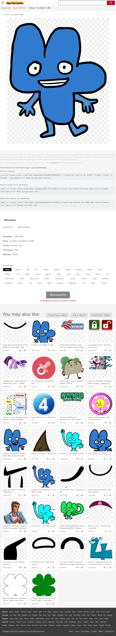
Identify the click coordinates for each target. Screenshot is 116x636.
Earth (40, 612)
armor (22, 278)
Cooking (101, 625)
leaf (17, 274)
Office (97, 622)
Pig (105, 615)
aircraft (72, 278)
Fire (45, 612)
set (36, 269)
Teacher (18, 622)
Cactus (29, 612)
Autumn (17, 612)
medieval (8, 283)
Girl (77, 618)
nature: (5, 612)
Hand (106, 618)
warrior (48, 274)
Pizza (84, 625)
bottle (93, 283)
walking (62, 618)
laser (94, 278)
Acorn (11, 612)
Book (24, 622)
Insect (83, 615)
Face (96, 618)
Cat (30, 615)
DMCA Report (10, 220)
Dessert (23, 625)
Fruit (41, 625)
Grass (61, 612)
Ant (11, 615)
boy (81, 618)
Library (79, 622)
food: (4, 625)
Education (51, 622)
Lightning (68, 612)
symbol (104, 283)
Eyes (56, 618)
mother (32, 618)
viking (87, 274)
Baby (16, 618)
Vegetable (66, 625)
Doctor (48, 618)
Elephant (60, 615)
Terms (77, 631)
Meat (45, 625)
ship (68, 274)
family (26, 618)
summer (60, 283)
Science (85, 622)
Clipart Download (19, 8)
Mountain (86, 612)
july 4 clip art (79, 315)
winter (59, 274)
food (100, 269)
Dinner (79, 625)
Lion (88, 615)
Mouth (91, 618)
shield (67, 269)
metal (38, 274)
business (105, 278)
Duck (49, 615)
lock (83, 283)
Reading (38, 622)
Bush (97, 612)
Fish (66, 615)
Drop (107, 612)
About (71, 631)
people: (5, 618)
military (7, 274)
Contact (94, 631)
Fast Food (35, 625)
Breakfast (11, 625)
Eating (90, 625)
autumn (20, 283)
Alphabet (103, 622)
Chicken (34, 615)
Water (93, 612)
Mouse (100, 615)
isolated (78, 269)
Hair (73, 618)
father (86, 618)
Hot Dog (108, 625)
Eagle (54, 615)
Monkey (93, 615)
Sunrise (79, 612)
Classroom (31, 622)
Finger (101, 618)
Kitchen (73, 625)
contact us (54, 163)
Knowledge (72, 622)
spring (97, 274)
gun (107, 274)
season (83, 278)
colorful (18, 269)
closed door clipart (100, 315)
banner (57, 269)
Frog (70, 615)
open (40, 283)
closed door (59, 278)
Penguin (109, 615)
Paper (92, 622)
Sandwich (52, 625)
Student (12, 622)
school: (5, 622)
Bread (95, 625)
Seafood (59, 625)
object (47, 278)
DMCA (100, 631)
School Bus (59, 622)
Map (66, 622)
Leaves (23, 612)
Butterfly (24, 615)
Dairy (17, 625)
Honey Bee (76, 615)
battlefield (72, 283)
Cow (40, 615)
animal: (5, 615)
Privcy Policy (85, 631)
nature (46, 269)
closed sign (9, 278)
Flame (49, 612)
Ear (52, 618)
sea (30, 283)
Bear (14, 615)
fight (49, 283)
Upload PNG (109, 631)
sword (27, 274)
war (28, 269)
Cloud (103, 612)
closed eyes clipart (57, 315)
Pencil (45, 622)
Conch (35, 612)
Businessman (40, 618)
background (34, 278)
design (89, 269)
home (68, 618)
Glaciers (55, 612)
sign (77, 274)
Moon (74, 612)
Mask (11, 618)
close (7, 269)
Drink (28, 625)
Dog (44, 615)
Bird (19, 615)
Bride (21, 618)
